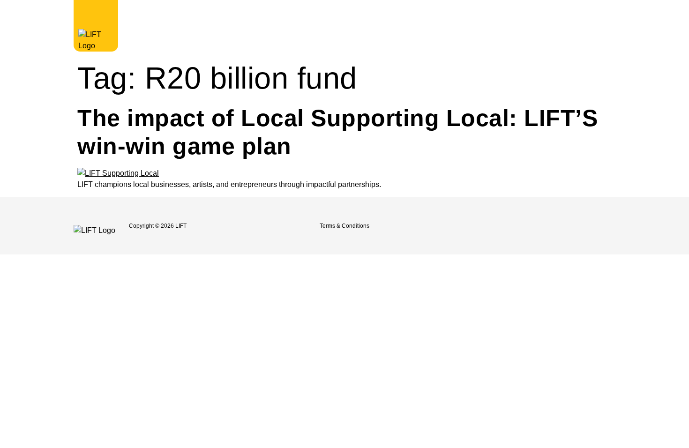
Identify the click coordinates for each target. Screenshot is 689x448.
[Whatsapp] (579, 226)
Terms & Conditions (344, 226)
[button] (526, 14)
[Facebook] (496, 226)
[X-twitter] (537, 226)
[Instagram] (517, 226)
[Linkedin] (558, 226)
